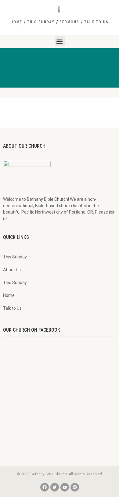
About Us (12, 269)
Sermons (69, 22)
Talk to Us (96, 22)
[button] (60, 41)
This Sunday (41, 22)
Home (16, 22)
